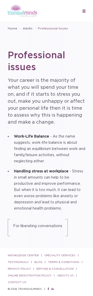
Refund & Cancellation (55, 268)
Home (12, 28)
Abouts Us (65, 275)
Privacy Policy (19, 268)
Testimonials (18, 262)
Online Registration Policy (29, 275)
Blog (38, 262)
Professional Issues (53, 28)
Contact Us (17, 282)
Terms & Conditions (63, 262)
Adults (28, 28)
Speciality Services (59, 255)
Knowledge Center (23, 255)
